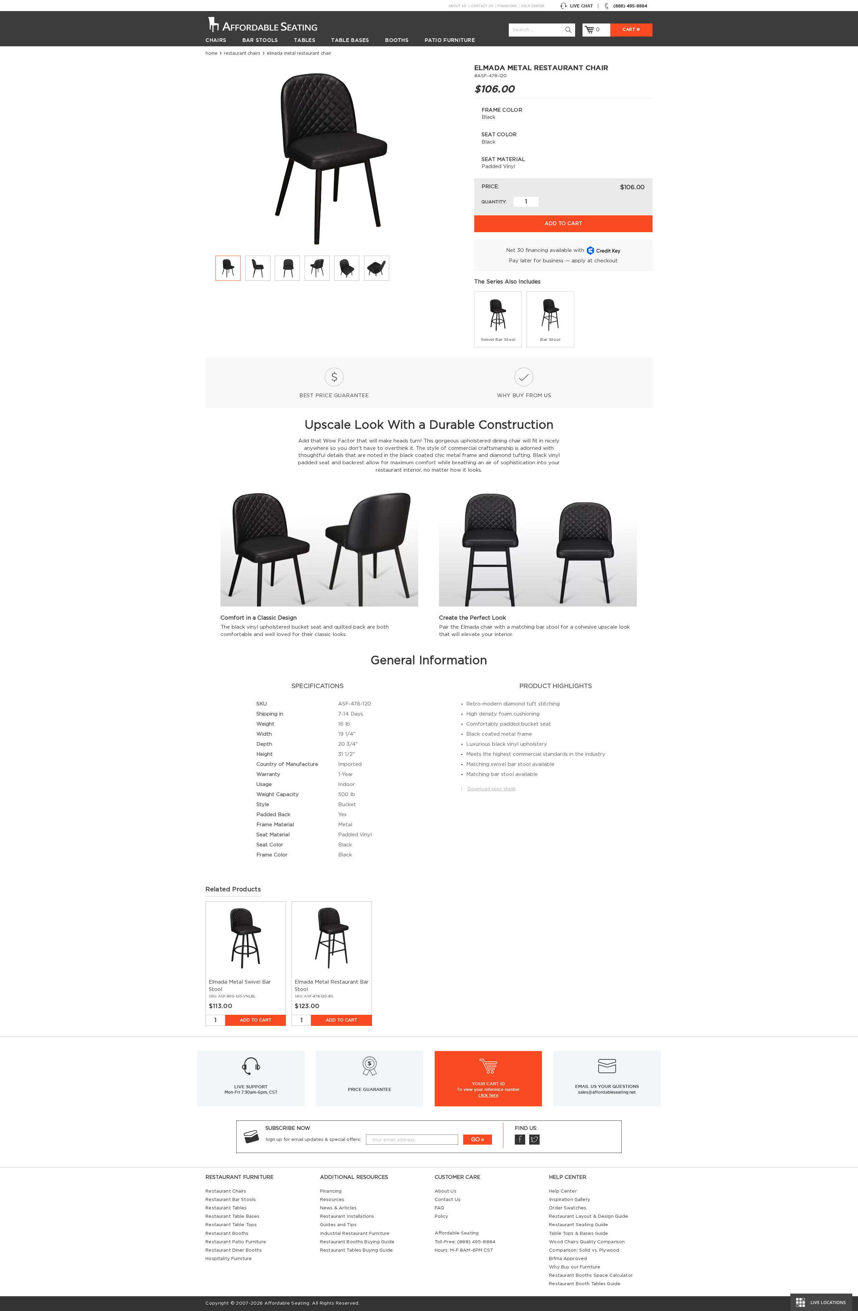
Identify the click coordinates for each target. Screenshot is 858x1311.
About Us (457, 6)
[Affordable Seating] (269, 24)
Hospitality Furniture (228, 1258)
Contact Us (482, 6)
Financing (507, 6)
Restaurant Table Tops (231, 1224)
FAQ (439, 1208)
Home (211, 53)
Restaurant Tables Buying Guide (356, 1250)
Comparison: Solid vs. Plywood (584, 1250)
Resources (332, 1199)
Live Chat (581, 6)
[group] (498, 319)
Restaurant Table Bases (232, 1216)
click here (488, 1095)
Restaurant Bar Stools (230, 1199)
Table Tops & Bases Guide (578, 1233)
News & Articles (338, 1208)
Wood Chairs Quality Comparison (587, 1242)
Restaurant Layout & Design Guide (588, 1216)
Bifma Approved (568, 1258)
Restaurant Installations (347, 1216)
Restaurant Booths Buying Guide (357, 1242)
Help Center (533, 6)
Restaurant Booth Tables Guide (584, 1283)
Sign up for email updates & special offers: (313, 1139)
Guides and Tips (338, 1224)
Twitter (534, 1140)
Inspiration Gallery (569, 1199)
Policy (441, 1216)
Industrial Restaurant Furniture (354, 1233)
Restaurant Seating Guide (578, 1224)
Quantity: (493, 202)
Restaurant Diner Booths (233, 1250)
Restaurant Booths (226, 1233)
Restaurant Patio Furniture (235, 1242)
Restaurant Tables (226, 1208)
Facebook (520, 1140)
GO (475, 1139)
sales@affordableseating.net (607, 1092)
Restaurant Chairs (242, 53)
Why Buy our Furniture (574, 1267)
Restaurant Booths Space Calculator (591, 1275)
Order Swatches (567, 1208)
